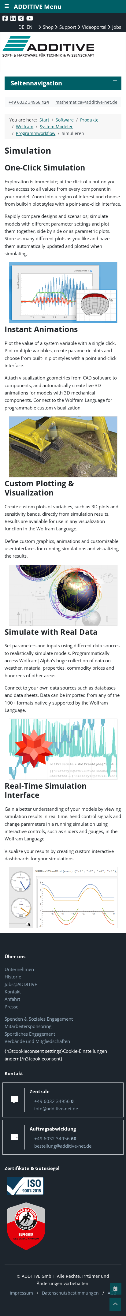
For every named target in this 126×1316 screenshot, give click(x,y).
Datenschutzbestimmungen (70, 1293)
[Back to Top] (115, 1304)
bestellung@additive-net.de (62, 1146)
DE (21, 27)
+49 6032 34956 (29, 102)
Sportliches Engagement (30, 1034)
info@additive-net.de (56, 1108)
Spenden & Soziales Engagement (39, 1019)
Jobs (116, 27)
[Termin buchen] (115, 1289)
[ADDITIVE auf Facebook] (5, 18)
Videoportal (93, 27)
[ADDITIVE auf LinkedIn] (13, 18)
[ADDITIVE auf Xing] (21, 18)
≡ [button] (115, 82)
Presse (11, 1007)
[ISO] (25, 1185)
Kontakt (13, 992)
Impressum (21, 1293)
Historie (13, 977)
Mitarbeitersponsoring (28, 1026)
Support (67, 27)
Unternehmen (19, 969)
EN (29, 27)
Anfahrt (12, 999)
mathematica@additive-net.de (86, 102)
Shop (48, 27)
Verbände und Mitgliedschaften (37, 1041)
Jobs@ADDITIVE (21, 984)
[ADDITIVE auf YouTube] (30, 18)
